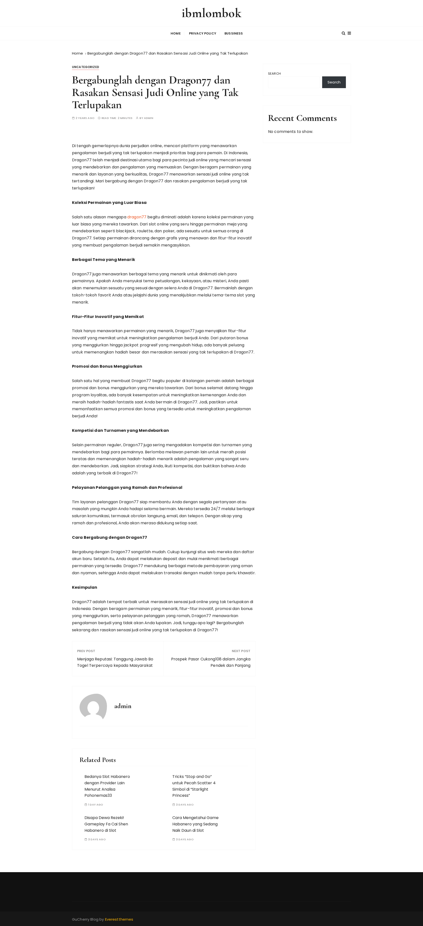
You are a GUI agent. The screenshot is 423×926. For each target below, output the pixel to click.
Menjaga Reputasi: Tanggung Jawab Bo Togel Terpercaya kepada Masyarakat (115, 662)
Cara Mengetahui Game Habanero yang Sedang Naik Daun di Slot (195, 824)
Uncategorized (85, 67)
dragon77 (136, 217)
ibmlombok (211, 13)
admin (148, 118)
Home (176, 33)
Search (274, 73)
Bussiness (233, 33)
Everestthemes (119, 919)
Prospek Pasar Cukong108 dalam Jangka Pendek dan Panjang (210, 662)
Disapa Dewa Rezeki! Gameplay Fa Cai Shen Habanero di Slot (106, 824)
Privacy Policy (202, 33)
